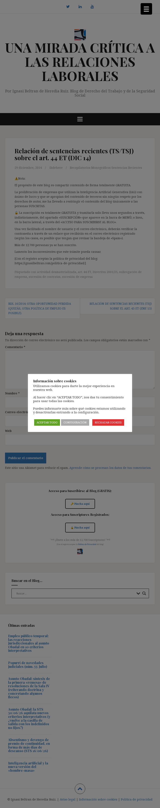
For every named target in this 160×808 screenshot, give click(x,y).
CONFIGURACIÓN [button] (75, 422)
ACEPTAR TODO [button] (47, 422)
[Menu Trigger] (146, 9)
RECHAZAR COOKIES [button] (108, 422)
